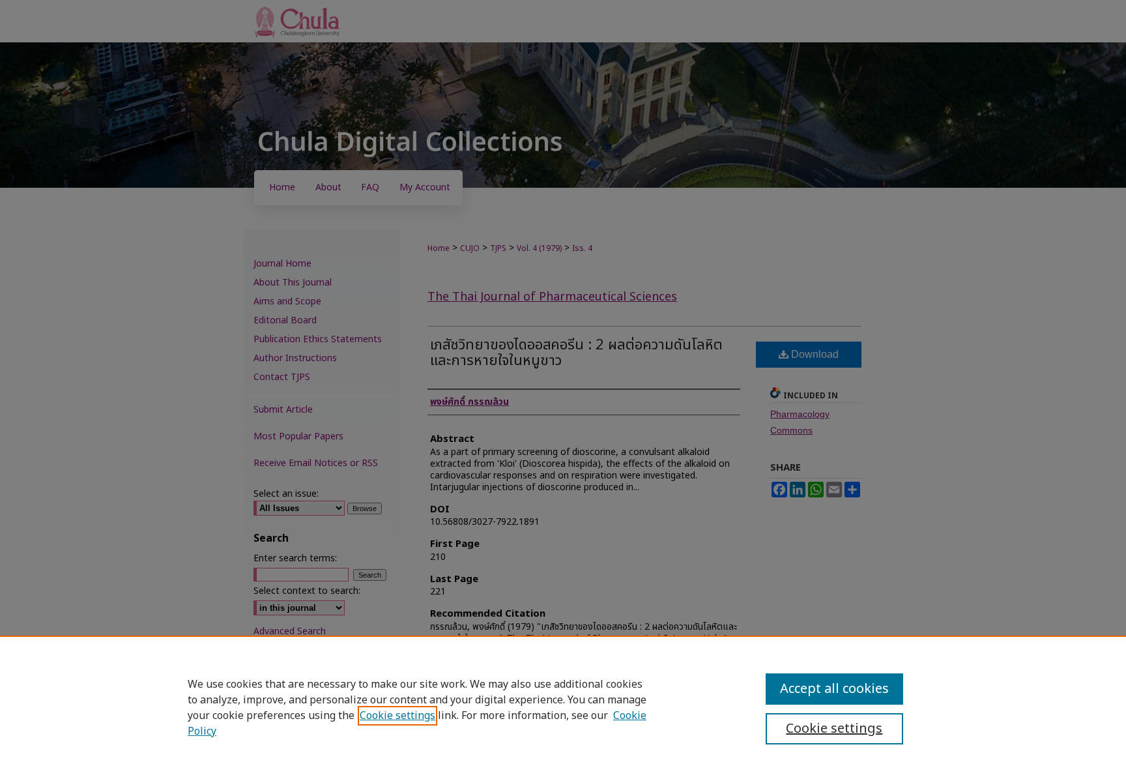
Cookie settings (397, 716)
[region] (563, 707)
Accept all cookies (834, 689)
